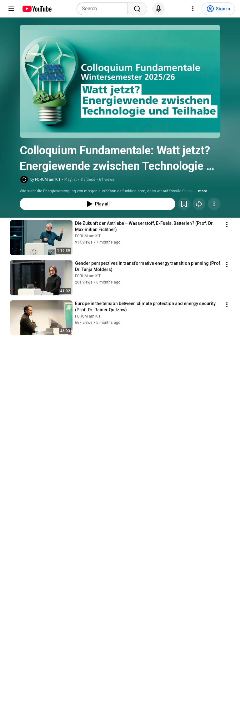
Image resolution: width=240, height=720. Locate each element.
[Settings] (193, 8)
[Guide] (11, 8)
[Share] (199, 204)
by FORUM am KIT (45, 179)
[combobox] (104, 8)
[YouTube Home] (37, 8)
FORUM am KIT (88, 236)
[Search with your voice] (158, 8)
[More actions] (214, 204)
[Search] (137, 8)
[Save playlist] (184, 204)
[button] (120, 81)
